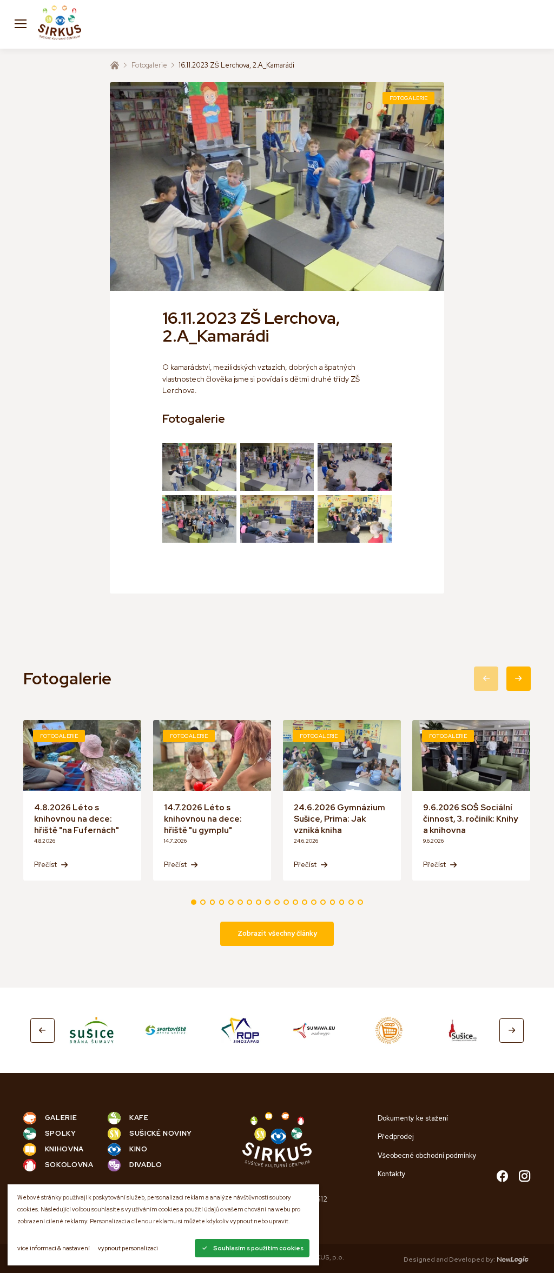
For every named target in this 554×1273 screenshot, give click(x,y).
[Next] (511, 1030)
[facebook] (502, 1177)
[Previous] (42, 1030)
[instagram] (524, 1177)
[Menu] (21, 24)
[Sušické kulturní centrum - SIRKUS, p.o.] (59, 24)
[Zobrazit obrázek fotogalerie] (199, 467)
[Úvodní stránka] (115, 65)
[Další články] (518, 679)
